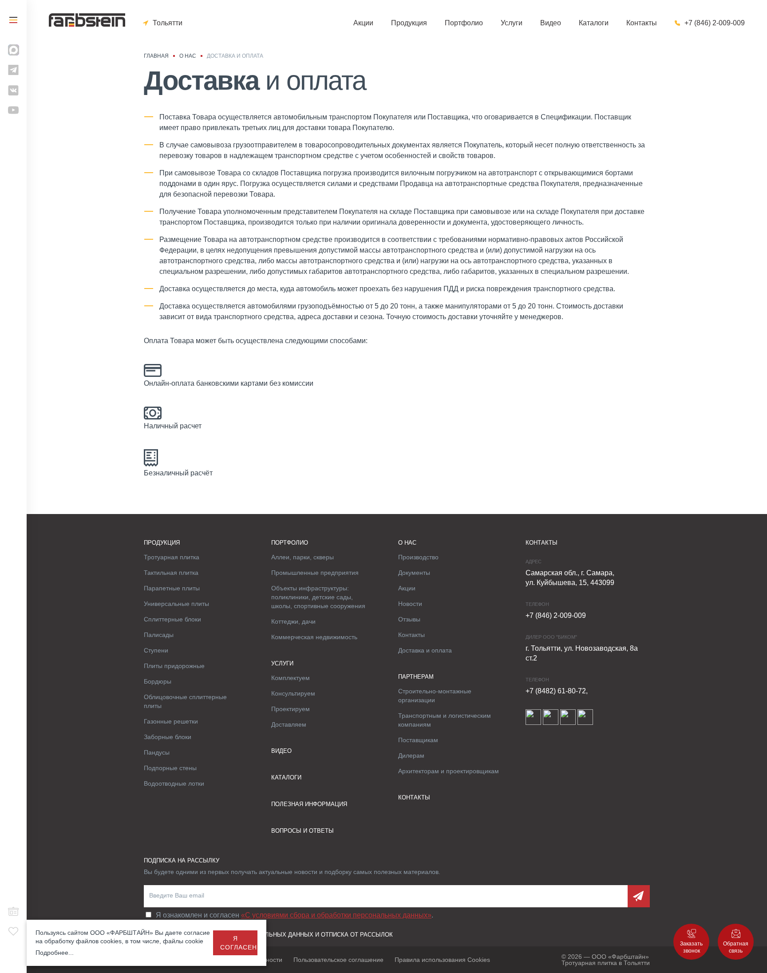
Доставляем (288, 724)
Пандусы (157, 752)
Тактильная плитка (171, 572)
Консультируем (293, 693)
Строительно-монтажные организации (434, 696)
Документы (414, 572)
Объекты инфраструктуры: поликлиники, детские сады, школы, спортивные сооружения (318, 597)
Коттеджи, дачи (293, 621)
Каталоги (594, 23)
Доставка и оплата (425, 650)
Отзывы (409, 619)
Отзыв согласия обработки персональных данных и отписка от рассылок (268, 934)
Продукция (409, 23)
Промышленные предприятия (315, 572)
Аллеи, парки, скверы (302, 557)
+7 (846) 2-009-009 (714, 23)
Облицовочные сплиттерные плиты (185, 701)
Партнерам (416, 676)
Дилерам (411, 755)
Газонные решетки (171, 721)
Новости (410, 603)
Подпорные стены (170, 767)
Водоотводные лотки (174, 783)
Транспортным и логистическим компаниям (444, 720)
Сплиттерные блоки (172, 619)
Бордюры (157, 681)
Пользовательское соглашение (338, 960)
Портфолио (464, 23)
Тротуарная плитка (171, 557)
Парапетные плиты (172, 588)
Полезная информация (309, 804)
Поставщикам (418, 740)
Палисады (159, 634)
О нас (407, 542)
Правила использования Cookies (442, 960)
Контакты (641, 23)
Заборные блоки (167, 736)
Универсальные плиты (176, 603)
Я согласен (238, 943)
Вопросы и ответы (302, 830)
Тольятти (167, 23)
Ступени (156, 650)
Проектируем (290, 708)
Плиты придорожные (174, 665)
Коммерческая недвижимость (314, 637)
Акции (363, 23)
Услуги (511, 23)
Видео (550, 23)
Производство (418, 557)
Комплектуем (290, 677)
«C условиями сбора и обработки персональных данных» (336, 915)
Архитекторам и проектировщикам (448, 771)
